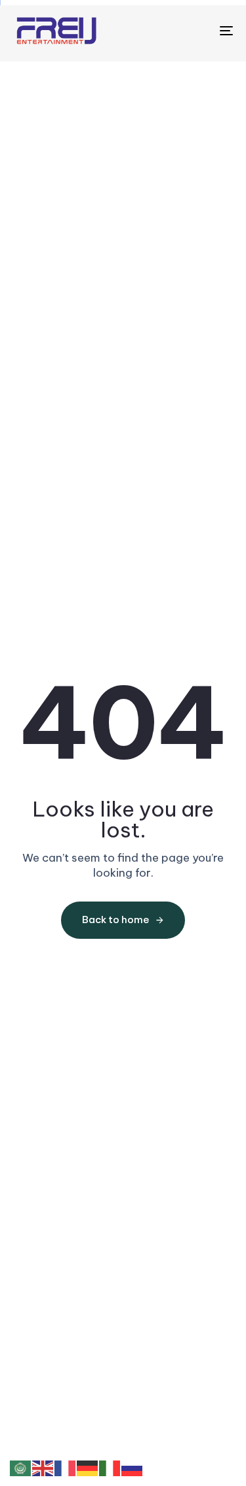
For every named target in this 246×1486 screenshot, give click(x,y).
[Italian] (110, 1468)
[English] (43, 1468)
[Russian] (132, 1468)
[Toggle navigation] (196, 30)
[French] (65, 1468)
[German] (88, 1468)
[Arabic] (21, 1468)
